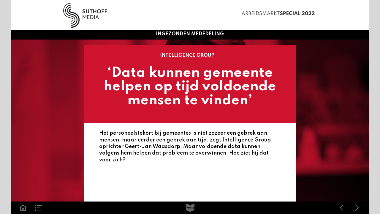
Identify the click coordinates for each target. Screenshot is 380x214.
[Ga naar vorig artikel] (341, 208)
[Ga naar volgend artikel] (357, 208)
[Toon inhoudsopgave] (38, 208)
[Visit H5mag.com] (190, 208)
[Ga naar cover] (23, 208)
